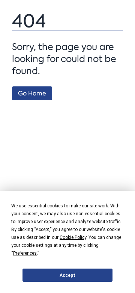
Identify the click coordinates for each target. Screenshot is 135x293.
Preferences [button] (25, 253)
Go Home (32, 93)
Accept (67, 275)
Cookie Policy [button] (73, 237)
